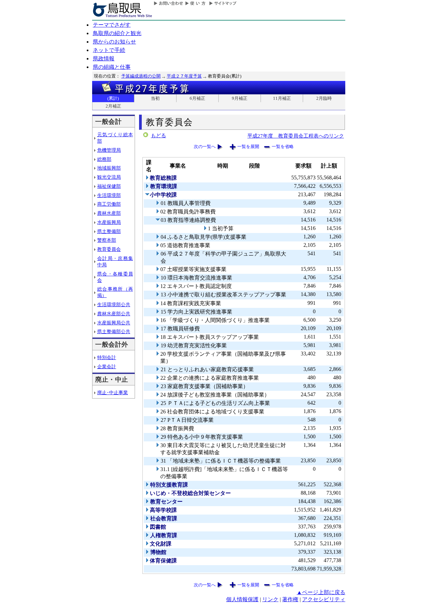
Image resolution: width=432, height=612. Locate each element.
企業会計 (106, 366)
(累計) (113, 98)
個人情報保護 (242, 599)
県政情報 (103, 58)
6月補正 (197, 98)
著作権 (290, 599)
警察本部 (106, 240)
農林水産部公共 (113, 313)
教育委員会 (109, 249)
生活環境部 (109, 195)
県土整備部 (109, 231)
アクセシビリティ (323, 599)
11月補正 (282, 98)
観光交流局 (109, 177)
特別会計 (106, 357)
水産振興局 (109, 222)
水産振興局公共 (113, 322)
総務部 (104, 159)
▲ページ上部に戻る (321, 592)
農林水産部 (109, 213)
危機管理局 (109, 150)
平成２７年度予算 (184, 76)
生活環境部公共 (113, 304)
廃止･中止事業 (112, 392)
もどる (158, 135)
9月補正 (239, 98)
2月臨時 (324, 98)
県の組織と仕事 (112, 67)
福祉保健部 (109, 186)
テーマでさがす (112, 25)
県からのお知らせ (114, 42)
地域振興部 (109, 168)
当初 (155, 98)
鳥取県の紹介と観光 (117, 33)
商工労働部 (109, 204)
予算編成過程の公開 (141, 76)
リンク (270, 599)
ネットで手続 (109, 50)
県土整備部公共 (113, 331)
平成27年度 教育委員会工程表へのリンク (295, 136)
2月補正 (113, 106)
